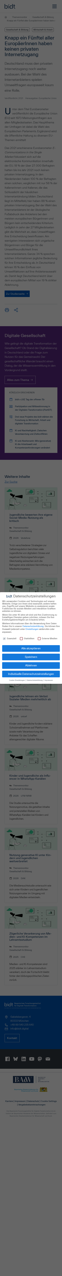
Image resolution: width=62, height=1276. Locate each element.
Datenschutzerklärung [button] (35, 680)
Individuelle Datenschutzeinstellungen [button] (31, 673)
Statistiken (29, 638)
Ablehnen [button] (31, 665)
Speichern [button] (31, 656)
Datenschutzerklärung (33, 626)
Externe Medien (49, 638)
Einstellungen (32, 629)
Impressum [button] (49, 680)
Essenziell (11, 638)
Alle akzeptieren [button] (31, 648)
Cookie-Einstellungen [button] (17, 680)
